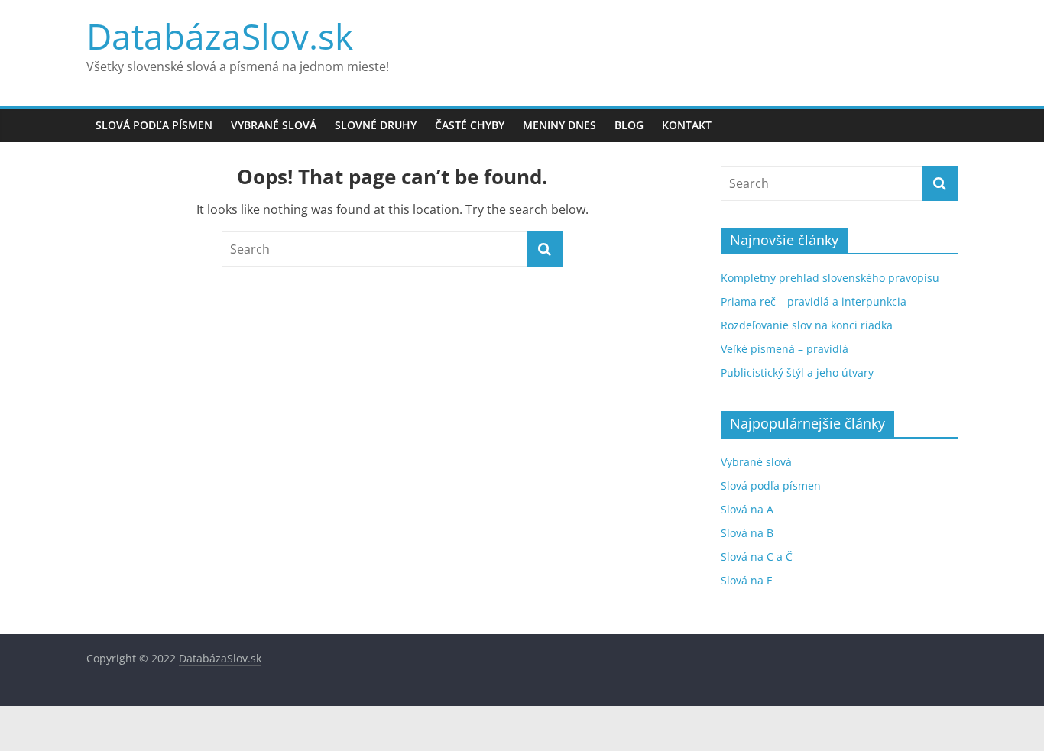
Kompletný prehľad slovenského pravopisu (830, 277)
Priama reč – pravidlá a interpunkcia (813, 301)
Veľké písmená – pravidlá (784, 349)
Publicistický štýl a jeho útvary (797, 372)
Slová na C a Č (757, 556)
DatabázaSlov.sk (219, 36)
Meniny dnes (559, 125)
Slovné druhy (376, 125)
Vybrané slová (273, 125)
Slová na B (747, 533)
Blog (629, 125)
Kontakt (687, 125)
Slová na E (747, 580)
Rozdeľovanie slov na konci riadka (807, 325)
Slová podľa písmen (154, 125)
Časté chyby (469, 125)
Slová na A (747, 509)
